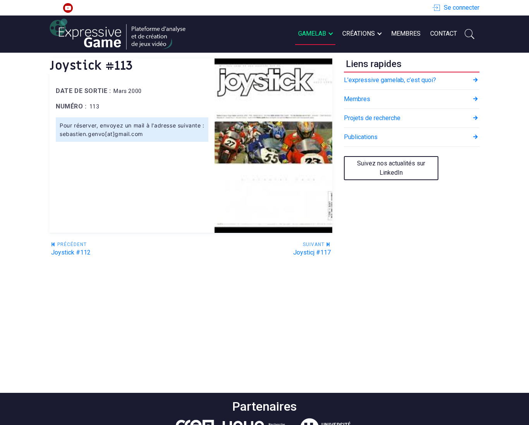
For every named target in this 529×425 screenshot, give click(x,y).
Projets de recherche (372, 118)
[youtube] (68, 8)
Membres (406, 33)
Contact (443, 33)
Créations (358, 33)
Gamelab (312, 33)
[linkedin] (54, 8)
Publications (361, 137)
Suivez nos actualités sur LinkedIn (391, 168)
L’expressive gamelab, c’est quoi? (390, 80)
